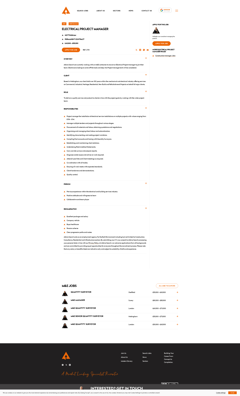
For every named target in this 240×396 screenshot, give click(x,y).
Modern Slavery (126, 361)
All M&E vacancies (167, 286)
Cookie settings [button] (220, 393)
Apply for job (71, 50)
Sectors (116, 11)
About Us (100, 11)
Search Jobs (82, 11)
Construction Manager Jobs (165, 56)
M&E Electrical (74, 24)
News (131, 11)
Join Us (123, 353)
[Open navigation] (176, 10)
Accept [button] (232, 393)
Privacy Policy (93, 243)
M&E (64, 24)
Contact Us (147, 11)
